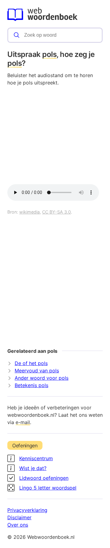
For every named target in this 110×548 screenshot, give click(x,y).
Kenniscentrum (36, 458)
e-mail (23, 422)
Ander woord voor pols (41, 378)
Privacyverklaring (27, 510)
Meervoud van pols (37, 370)
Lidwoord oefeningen (43, 478)
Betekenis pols (31, 385)
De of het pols (31, 363)
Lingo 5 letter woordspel (47, 488)
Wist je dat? (32, 468)
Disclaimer (19, 517)
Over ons (17, 525)
